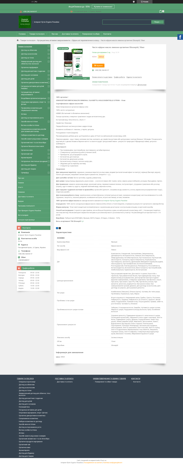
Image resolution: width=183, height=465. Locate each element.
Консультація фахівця (26, 220)
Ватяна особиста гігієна (30, 125)
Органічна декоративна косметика (34, 82)
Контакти (107, 34)
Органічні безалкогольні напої (32, 146)
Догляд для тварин (28, 169)
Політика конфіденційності (112, 463)
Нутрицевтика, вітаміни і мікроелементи (53, 40)
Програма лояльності (26, 206)
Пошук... (157, 22)
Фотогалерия (23, 215)
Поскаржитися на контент (93, 463)
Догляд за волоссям (29, 54)
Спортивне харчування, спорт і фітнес (33, 413)
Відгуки (21, 201)
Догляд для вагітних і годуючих (33, 71)
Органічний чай (26, 154)
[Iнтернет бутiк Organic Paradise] (25, 22)
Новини (21, 183)
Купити (100, 65)
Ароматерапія (26, 158)
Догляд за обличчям (29, 50)
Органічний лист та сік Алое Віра (33, 142)
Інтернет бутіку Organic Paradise (115, 201)
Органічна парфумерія (29, 67)
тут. (82, 221)
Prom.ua (103, 460)
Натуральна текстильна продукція (34, 161)
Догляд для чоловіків (29, 75)
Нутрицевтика (24, 407)
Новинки (21, 192)
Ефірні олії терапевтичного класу (85, 40)
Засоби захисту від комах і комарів (34, 139)
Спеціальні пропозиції (27, 382)
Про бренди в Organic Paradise (29, 210)
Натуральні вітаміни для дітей (30, 410)
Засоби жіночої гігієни (29, 121)
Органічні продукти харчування (30, 441)
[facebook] (57, 229)
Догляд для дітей (27, 79)
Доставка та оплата (70, 34)
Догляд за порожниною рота (32, 118)
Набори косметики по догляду (32, 135)
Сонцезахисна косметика (28, 418)
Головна (22, 34)
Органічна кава (27, 150)
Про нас (55, 34)
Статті (20, 187)
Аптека (24, 114)
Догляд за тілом (27, 58)
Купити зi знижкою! (103, 6)
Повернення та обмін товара (106, 382)
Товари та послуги (36, 34)
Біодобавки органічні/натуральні (33, 98)
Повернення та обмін (91, 34)
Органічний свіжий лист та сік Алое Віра (34, 439)
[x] (60, 229)
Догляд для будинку (28, 165)
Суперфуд (25, 173)
